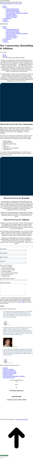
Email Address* (4, 253)
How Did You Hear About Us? (7, 278)
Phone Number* (4, 257)
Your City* (2, 261)
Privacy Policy (21, 302)
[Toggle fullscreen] (3, 457)
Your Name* (3, 249)
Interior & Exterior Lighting (9, 373)
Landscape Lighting (8, 374)
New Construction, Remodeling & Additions (14, 376)
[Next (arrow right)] (2, 458)
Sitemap (18, 419)
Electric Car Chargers (8, 369)
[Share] (2, 457)
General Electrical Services (9, 372)
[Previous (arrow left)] (0, 458)
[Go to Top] (16, 454)
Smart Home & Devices (9, 377)
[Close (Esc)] (0, 457)
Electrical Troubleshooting (9, 370)
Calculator (5, 368)
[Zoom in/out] (5, 457)
